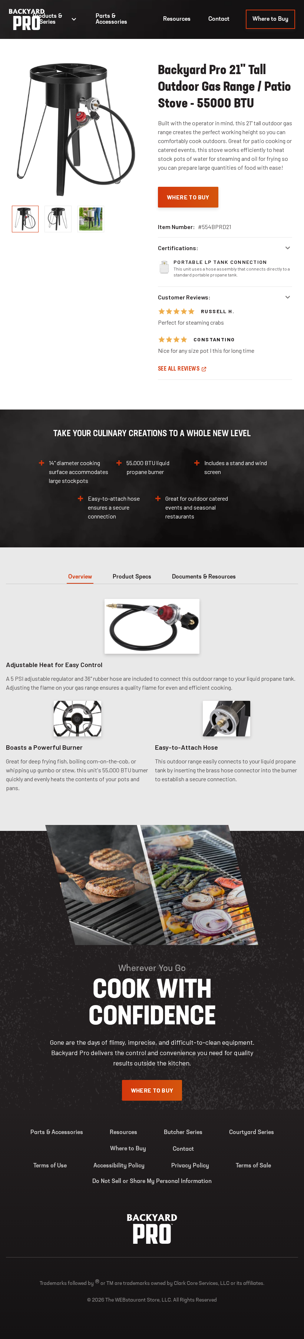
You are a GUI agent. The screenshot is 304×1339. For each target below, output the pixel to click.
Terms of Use (50, 1166)
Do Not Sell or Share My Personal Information (152, 1181)
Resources (177, 19)
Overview (80, 577)
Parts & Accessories (111, 19)
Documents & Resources (204, 577)
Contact (218, 19)
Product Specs (132, 577)
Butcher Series (183, 1133)
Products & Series (47, 19)
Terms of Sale (253, 1166)
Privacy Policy (190, 1166)
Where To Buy (188, 196)
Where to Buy (270, 19)
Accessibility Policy (119, 1166)
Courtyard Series (251, 1133)
